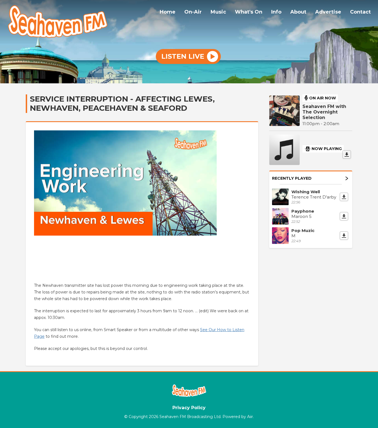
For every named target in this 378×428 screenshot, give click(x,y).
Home (167, 12)
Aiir (250, 416)
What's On (248, 12)
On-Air (193, 12)
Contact (360, 12)
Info (276, 12)
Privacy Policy (189, 407)
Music (218, 12)
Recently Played (292, 178)
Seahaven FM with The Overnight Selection (324, 112)
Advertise (328, 12)
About (298, 12)
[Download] (347, 154)
